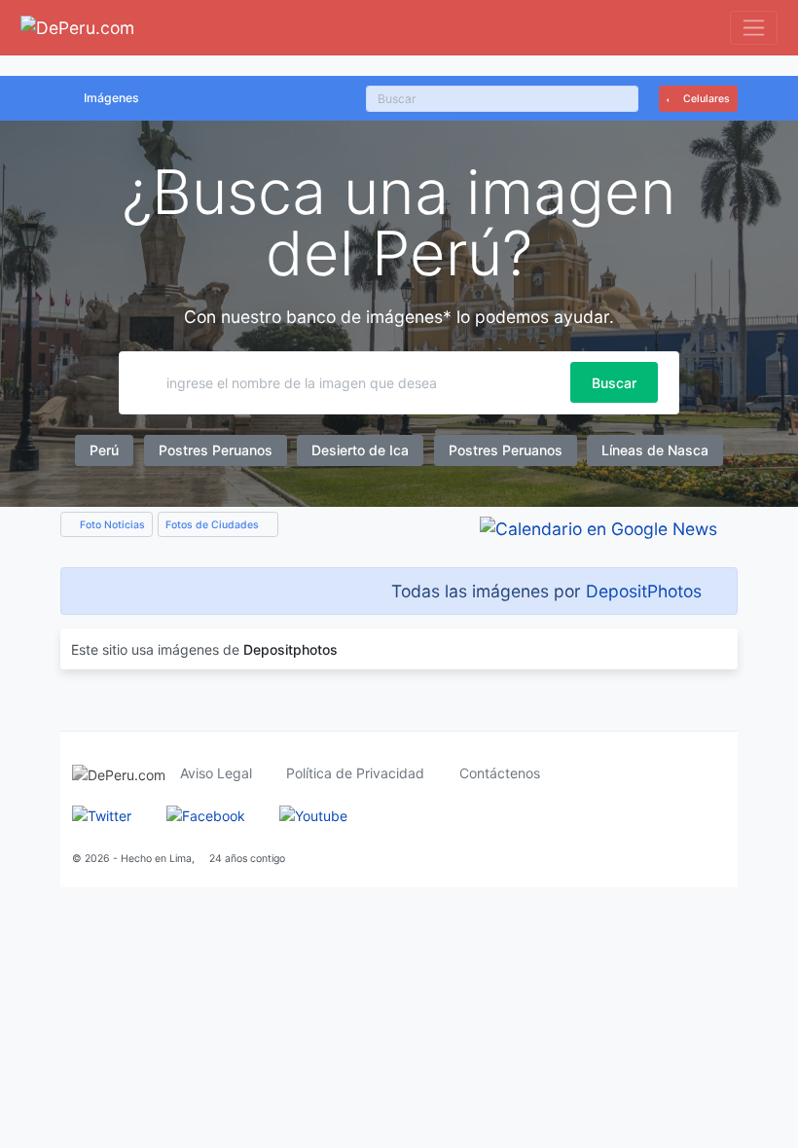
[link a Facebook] (205, 814)
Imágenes (111, 97)
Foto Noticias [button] (111, 525)
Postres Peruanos (215, 450)
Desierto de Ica (360, 450)
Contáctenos (499, 773)
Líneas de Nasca (654, 450)
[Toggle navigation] (754, 28)
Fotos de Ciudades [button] (213, 525)
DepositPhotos (644, 591)
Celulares (705, 98)
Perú (104, 450)
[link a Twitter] (101, 814)
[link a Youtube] (313, 814)
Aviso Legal (216, 773)
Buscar (614, 383)
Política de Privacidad (355, 773)
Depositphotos (290, 649)
